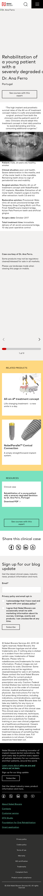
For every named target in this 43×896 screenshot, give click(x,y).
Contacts (6, 808)
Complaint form (22, 872)
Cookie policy (21, 845)
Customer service (10, 813)
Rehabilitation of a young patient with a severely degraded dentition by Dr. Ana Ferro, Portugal (21, 495)
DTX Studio (7, 818)
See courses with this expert (19, 94)
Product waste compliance (21, 878)
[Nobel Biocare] (6, 4)
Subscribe (11, 778)
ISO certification (21, 861)
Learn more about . (18, 766)
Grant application (10, 827)
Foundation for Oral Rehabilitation (19, 822)
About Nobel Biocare (12, 804)
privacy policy (28, 603)
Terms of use (21, 850)
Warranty (21, 856)
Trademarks (21, 867)
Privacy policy (21, 839)
